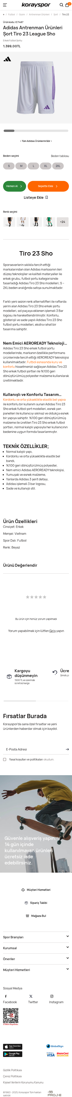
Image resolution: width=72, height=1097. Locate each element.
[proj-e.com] (54, 1095)
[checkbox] (4, 759)
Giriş (52, 631)
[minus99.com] (50, 1092)
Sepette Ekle (45, 186)
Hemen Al (12, 186)
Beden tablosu (60, 156)
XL (45, 166)
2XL (58, 166)
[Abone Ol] (66, 749)
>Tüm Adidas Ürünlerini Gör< (36, 141)
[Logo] (36, 5)
